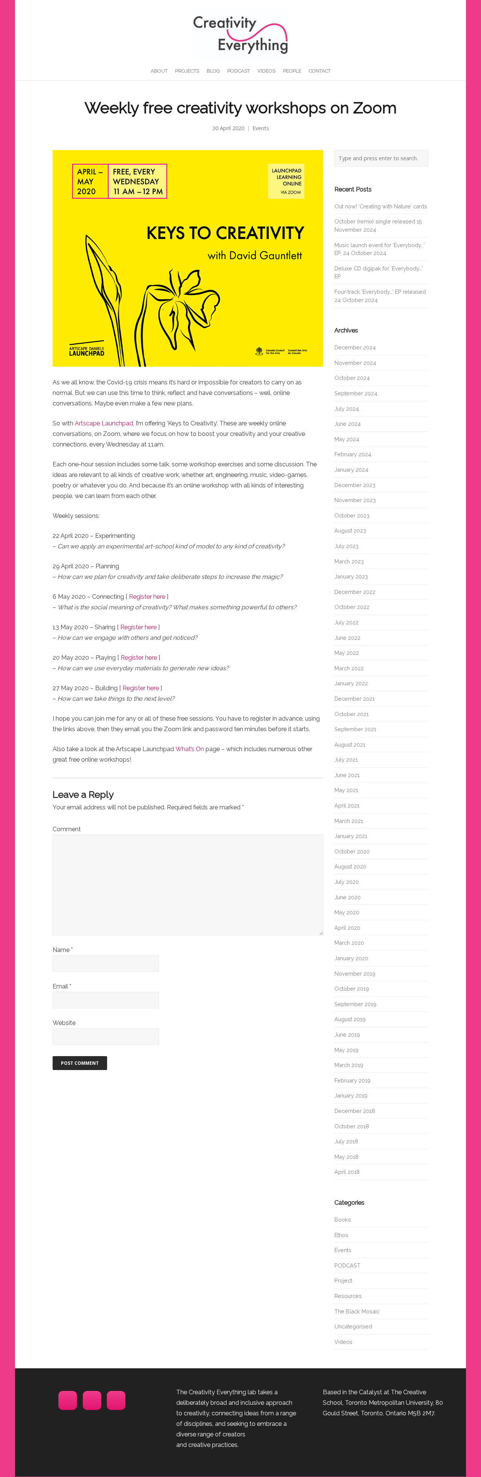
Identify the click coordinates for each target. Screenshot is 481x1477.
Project (343, 1280)
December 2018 (354, 1111)
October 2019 (351, 988)
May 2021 (346, 790)
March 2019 (348, 1065)
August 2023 (350, 530)
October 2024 (352, 378)
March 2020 (349, 943)
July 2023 (346, 546)
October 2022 (351, 607)
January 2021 (350, 836)
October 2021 (351, 714)
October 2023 (351, 515)
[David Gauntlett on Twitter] (92, 1400)
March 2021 (348, 821)
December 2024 (355, 347)
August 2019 (350, 1019)
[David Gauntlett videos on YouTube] (116, 1400)
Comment (67, 829)
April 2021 (346, 805)
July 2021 (346, 759)
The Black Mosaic (357, 1311)
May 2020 (346, 912)
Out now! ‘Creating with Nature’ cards (380, 206)
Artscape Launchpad (104, 423)
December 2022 (354, 592)
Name (63, 949)
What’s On (189, 749)
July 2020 (346, 882)
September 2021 (355, 729)
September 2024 (355, 393)
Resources (348, 1296)
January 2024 (351, 469)
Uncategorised (353, 1326)
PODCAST (347, 1265)
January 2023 (351, 576)
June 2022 (347, 638)
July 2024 (346, 408)
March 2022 (349, 668)
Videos (343, 1342)
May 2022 (346, 653)
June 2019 (347, 1034)
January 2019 (351, 1095)
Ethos (341, 1235)
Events (261, 128)
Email (62, 986)
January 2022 (351, 683)
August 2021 (349, 744)
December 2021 (354, 698)
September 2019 (355, 1004)
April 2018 (347, 1172)
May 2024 (346, 439)
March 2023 (349, 561)
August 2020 (350, 866)
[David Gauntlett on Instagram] (67, 1400)
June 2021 (347, 775)
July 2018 (346, 1141)
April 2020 (347, 927)
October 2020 (352, 851)
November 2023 (355, 500)
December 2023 (354, 485)
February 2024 (352, 454)
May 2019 (346, 1050)
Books (342, 1219)
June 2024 (347, 423)
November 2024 (355, 363)
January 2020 (351, 958)
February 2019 (352, 1080)
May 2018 (346, 1157)
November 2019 (354, 973)
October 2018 (351, 1126)
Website (64, 1022)
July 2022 (346, 622)
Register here (147, 596)
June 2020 (347, 897)
